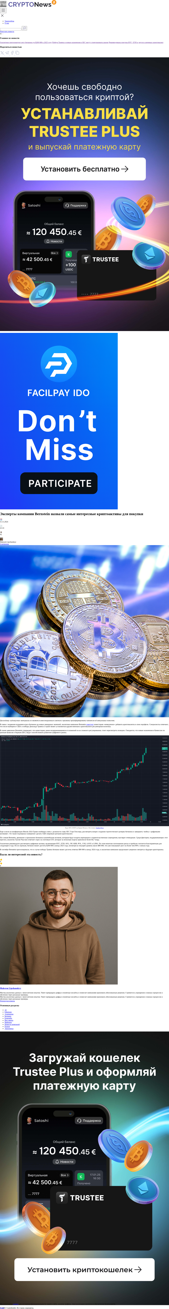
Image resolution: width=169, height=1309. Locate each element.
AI (6, 1010)
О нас (7, 23)
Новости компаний (12, 1024)
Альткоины (4, 544)
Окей (2, 1308)
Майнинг (8, 1022)
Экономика (9, 1029)
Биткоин (8, 1016)
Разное (7, 1026)
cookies (15, 1304)
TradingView (100, 828)
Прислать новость (7, 32)
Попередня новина (7, 1001)
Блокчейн (8, 1018)
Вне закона (9, 1020)
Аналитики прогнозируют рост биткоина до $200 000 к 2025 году (26, 42)
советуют (90, 724)
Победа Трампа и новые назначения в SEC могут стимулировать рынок (80, 42)
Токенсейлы (9, 21)
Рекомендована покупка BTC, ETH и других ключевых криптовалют (136, 42)
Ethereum (8, 1012)
